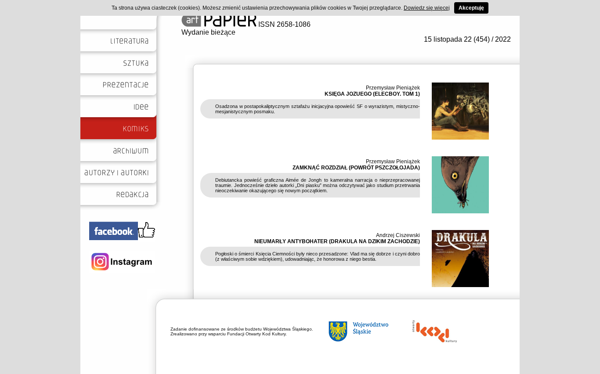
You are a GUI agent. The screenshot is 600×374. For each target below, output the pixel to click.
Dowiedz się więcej (427, 8)
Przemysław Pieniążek (393, 88)
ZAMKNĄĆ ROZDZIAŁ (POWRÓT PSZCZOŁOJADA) (356, 168)
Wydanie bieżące (208, 32)
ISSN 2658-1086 (284, 24)
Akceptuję (471, 8)
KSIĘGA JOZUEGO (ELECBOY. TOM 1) (372, 94)
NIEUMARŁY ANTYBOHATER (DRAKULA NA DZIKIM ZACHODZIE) (337, 241)
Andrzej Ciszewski (398, 235)
